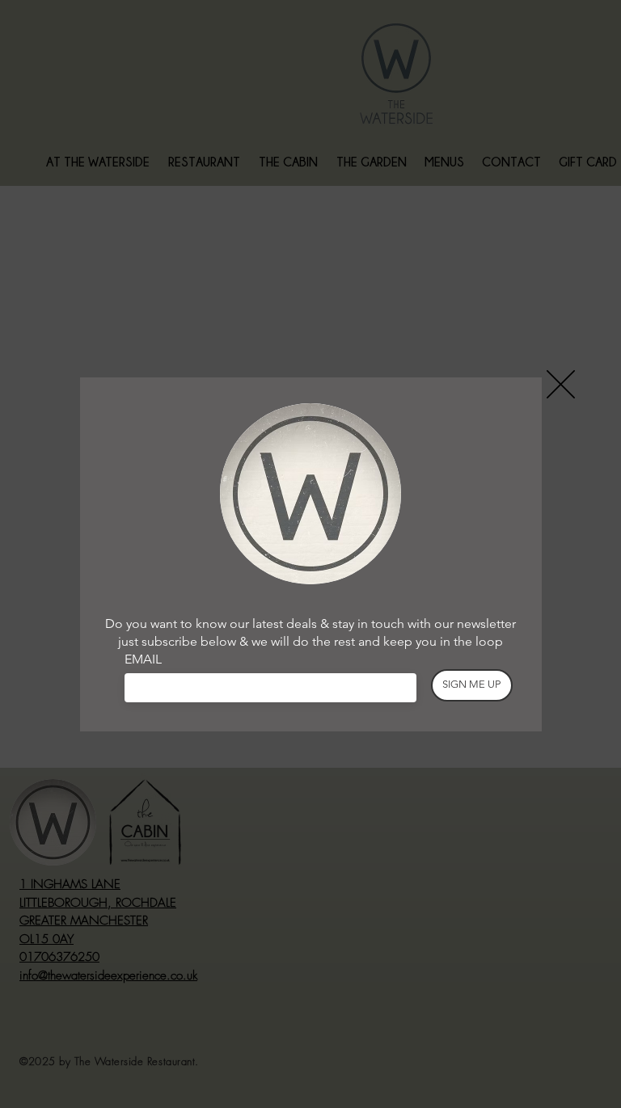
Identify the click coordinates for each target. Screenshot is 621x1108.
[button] (561, 384)
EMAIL (143, 659)
